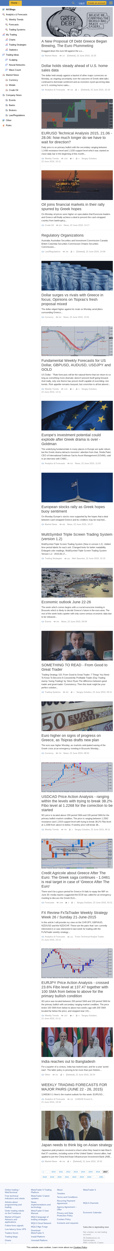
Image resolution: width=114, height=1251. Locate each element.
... (47, 1172)
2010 (54, 1172)
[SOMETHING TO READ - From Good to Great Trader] (77, 645)
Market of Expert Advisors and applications (12, 1219)
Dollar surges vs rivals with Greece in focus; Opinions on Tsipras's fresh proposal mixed (72, 299)
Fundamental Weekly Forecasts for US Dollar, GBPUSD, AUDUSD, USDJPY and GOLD (76, 364)
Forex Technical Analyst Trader (89, 936)
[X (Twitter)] (94, 1223)
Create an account (96, 3)
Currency (49, 317)
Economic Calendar (92, 1212)
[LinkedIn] (104, 1223)
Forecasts (49, 902)
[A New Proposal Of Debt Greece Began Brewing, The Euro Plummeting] (77, 22)
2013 (76, 1172)
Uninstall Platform (39, 1240)
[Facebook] (85, 1223)
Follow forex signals (14, 1225)
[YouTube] (99, 1223)
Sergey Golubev (88, 158)
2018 (45, 1177)
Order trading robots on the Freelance (14, 1211)
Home (14, 3)
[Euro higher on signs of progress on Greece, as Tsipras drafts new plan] (77, 716)
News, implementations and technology (41, 1204)
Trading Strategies (53, 558)
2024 (89, 1177)
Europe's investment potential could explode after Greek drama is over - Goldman (71, 439)
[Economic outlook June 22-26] (77, 582)
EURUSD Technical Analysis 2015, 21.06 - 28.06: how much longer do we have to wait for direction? (76, 137)
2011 (61, 1172)
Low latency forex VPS (15, 1229)
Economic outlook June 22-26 (66, 602)
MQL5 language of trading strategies (40, 1218)
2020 (59, 1177)
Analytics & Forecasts (55, 89)
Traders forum (11, 1233)
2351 (101, 1177)
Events (48, 621)
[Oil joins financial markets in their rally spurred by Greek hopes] (77, 185)
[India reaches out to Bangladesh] (77, 1042)
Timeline (61, 1193)
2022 (74, 1177)
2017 (105, 1172)
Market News (51, 55)
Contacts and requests (67, 1223)
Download (37, 1231)
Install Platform (38, 1236)
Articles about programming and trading (13, 1204)
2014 (83, 1172)
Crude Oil (49, 225)
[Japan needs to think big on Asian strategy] (77, 1125)
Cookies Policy (64, 1219)
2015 (90, 1172)
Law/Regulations (52, 251)
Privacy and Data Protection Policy (65, 1214)
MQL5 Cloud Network (41, 1223)
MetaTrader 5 (89, 1190)
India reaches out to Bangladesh (68, 1061)
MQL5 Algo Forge (39, 1227)
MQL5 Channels (90, 1203)
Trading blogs (11, 1236)
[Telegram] (89, 1223)
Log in (82, 3)
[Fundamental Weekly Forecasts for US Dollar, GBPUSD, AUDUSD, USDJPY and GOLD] (77, 341)
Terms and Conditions (67, 1197)
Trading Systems (53, 692)
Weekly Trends (52, 158)
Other (47, 1074)
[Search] (73, 3)
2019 (52, 1177)
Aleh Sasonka (78, 558)
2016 (98, 1172)
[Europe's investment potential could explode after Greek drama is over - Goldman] (77, 415)
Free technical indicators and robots (15, 1197)
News (66, 225)
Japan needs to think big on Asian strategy (76, 1145)
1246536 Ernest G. (84, 1099)
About (59, 1190)
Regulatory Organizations (62, 235)
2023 (82, 1177)
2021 (67, 1177)
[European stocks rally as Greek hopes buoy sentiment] (77, 487)
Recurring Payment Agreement (66, 1202)
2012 (68, 1172)
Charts (8, 1240)
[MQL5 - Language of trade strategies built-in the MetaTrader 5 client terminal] (4, 3)
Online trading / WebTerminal (12, 1191)
